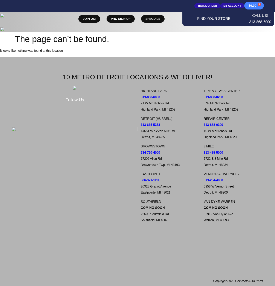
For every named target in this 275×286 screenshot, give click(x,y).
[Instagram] (82, 115)
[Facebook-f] (51, 115)
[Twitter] (66, 115)
